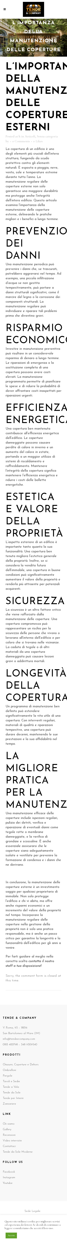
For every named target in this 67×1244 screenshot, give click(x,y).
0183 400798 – (12, 1044)
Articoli (30, 136)
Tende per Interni (13, 1098)
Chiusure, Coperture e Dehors (21, 1064)
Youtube (7, 1183)
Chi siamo (9, 1123)
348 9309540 (29, 1044)
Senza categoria (47, 136)
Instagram (9, 1177)
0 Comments (21, 141)
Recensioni (9, 1135)
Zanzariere (9, 1103)
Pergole (7, 1075)
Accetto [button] (11, 1235)
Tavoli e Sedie (11, 1081)
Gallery (7, 1129)
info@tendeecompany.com (19, 1039)
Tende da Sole (11, 1092)
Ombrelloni (9, 1070)
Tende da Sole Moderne (18, 1152)
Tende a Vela (11, 1087)
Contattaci (9, 1146)
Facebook (9, 1172)
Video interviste (12, 1140)
